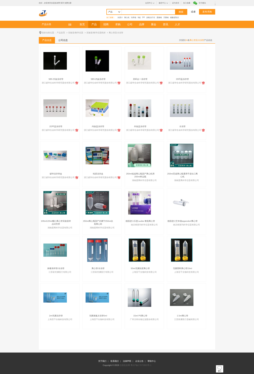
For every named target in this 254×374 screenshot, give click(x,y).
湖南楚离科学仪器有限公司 (144, 180)
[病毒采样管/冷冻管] (55, 250)
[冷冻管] (181, 108)
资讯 (165, 24)
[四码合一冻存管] (139, 61)
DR (143, 17)
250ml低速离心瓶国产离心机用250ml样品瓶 (140, 175)
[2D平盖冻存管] (55, 108)
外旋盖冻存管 (140, 126)
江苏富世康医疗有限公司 (60, 272)
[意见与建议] (219, 372)
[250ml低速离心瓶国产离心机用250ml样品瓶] (139, 155)
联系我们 (115, 361)
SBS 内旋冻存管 (98, 79)
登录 (62, 3)
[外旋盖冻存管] (139, 108)
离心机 (126, 17)
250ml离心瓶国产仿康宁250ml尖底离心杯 (98, 222)
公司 (129, 24)
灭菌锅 (166, 17)
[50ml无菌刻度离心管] (140, 250)
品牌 (141, 24)
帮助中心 (152, 361)
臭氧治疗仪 (150, 17)
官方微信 (202, 3)
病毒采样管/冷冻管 (55, 268)
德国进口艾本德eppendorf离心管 (182, 221)
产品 (94, 24)
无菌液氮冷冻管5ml (98, 315)
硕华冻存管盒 (56, 174)
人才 (177, 24)
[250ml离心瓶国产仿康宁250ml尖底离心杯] (97, 202)
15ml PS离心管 (140, 315)
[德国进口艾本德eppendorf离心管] (181, 202)
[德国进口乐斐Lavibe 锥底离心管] (139, 202)
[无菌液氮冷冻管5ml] (97, 297)
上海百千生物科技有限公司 (144, 272)
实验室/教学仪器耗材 (96, 32)
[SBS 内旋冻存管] (97, 61)
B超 (139, 17)
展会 (153, 24)
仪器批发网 (125, 365)
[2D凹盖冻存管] (181, 61)
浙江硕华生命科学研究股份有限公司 (58, 83)
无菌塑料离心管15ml (182, 268)
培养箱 (133, 17)
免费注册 (67, 3)
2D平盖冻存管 (55, 126)
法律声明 (127, 361)
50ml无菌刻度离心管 (140, 268)
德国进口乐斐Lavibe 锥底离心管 (140, 221)
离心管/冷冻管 (98, 268)
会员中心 (148, 3)
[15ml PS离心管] (139, 297)
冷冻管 (182, 126)
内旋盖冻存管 (98, 126)
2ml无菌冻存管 (56, 315)
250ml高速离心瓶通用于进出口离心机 (182, 175)
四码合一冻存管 (140, 79)
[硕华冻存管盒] (55, 155)
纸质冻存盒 (98, 174)
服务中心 (162, 3)
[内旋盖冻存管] (97, 108)
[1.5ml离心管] (181, 297)
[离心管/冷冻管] (97, 250)
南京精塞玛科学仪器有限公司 (144, 225)
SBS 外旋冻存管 (56, 79)
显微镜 (159, 17)
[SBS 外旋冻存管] (55, 61)
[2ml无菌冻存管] (55, 297)
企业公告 (139, 361)
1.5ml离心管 (182, 315)
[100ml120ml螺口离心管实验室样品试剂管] (55, 202)
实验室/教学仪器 (75, 32)
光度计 (120, 17)
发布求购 (207, 11)
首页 (82, 24)
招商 (106, 24)
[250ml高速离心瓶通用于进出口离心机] (181, 155)
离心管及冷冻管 (116, 32)
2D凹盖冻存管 (182, 79)
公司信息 (63, 40)
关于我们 (102, 361)
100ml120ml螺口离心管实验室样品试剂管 (56, 222)
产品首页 (61, 32)
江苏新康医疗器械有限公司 (186, 319)
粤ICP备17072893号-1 (141, 365)
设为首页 (175, 3)
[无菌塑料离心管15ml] (182, 250)
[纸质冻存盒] (97, 155)
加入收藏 (186, 3)
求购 (118, 24)
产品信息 (47, 40)
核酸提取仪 (174, 17)
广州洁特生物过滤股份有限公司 (144, 319)
